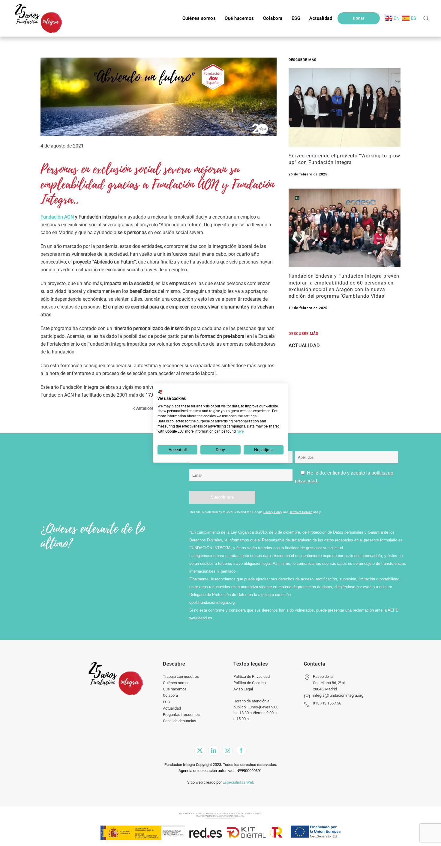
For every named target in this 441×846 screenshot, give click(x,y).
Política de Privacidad (251, 676)
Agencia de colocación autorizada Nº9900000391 (220, 770)
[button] (296, 18)
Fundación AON (57, 217)
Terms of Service (301, 512)
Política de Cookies (249, 683)
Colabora (170, 695)
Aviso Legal (243, 689)
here (240, 431)
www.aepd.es (200, 618)
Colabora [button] (273, 18)
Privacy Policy (272, 512)
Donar (358, 18)
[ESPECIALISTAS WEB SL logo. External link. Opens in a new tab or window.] (160, 392)
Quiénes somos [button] (199, 18)
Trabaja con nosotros (181, 676)
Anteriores (145, 408)
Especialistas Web (238, 782)
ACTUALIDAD (304, 345)
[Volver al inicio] (38, 18)
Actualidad (172, 708)
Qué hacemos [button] (239, 18)
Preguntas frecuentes (181, 714)
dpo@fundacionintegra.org (212, 602)
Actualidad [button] (320, 18)
